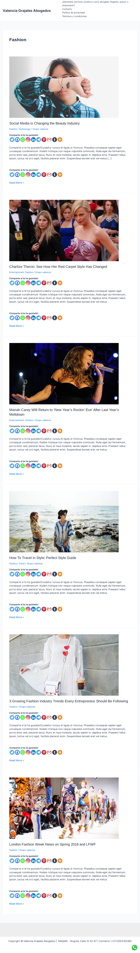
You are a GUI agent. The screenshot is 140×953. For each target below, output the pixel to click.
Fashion (13, 129)
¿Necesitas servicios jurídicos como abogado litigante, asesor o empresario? (95, 3)
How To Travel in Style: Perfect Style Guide (42, 558)
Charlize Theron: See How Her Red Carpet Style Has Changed (58, 267)
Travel (21, 563)
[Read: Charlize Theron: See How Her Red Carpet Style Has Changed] (64, 230)
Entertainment (16, 272)
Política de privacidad (73, 12)
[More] (60, 139)
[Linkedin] (33, 139)
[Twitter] (12, 139)
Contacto (67, 9)
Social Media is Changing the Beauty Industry (44, 123)
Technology (24, 129)
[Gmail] (49, 139)
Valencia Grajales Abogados (27, 10)
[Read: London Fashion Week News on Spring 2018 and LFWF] (64, 808)
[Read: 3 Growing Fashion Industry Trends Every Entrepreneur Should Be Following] (64, 664)
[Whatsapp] (22, 139)
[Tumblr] (54, 139)
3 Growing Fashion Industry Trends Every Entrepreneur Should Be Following (68, 701)
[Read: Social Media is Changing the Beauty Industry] (64, 87)
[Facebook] (17, 139)
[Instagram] (28, 139)
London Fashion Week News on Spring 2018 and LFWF (52, 844)
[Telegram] (38, 139)
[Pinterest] (44, 139)
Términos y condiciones (74, 16)
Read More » (16, 182)
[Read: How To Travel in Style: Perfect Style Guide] (64, 521)
